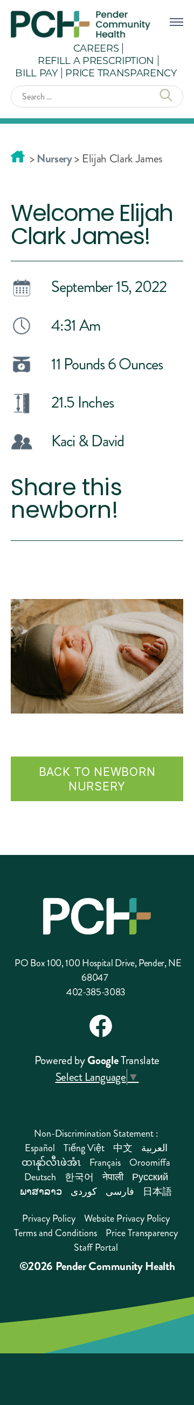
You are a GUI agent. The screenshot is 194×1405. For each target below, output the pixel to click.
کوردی (84, 1192)
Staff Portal (96, 1247)
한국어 (79, 1177)
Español (40, 1148)
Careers (96, 47)
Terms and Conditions (55, 1233)
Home (18, 156)
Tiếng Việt (84, 1148)
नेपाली (112, 1177)
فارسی (120, 1192)
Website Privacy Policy (127, 1218)
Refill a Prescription (96, 60)
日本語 (157, 1192)
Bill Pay (36, 72)
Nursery (54, 159)
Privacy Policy (48, 1218)
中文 (123, 1148)
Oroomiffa (149, 1162)
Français (105, 1162)
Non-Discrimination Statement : (96, 1133)
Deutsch (40, 1177)
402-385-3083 (96, 992)
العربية (154, 1148)
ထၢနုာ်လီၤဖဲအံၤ (51, 1162)
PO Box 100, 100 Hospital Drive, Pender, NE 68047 (98, 970)
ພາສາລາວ (41, 1192)
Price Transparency (120, 72)
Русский (150, 1177)
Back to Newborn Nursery (97, 779)
